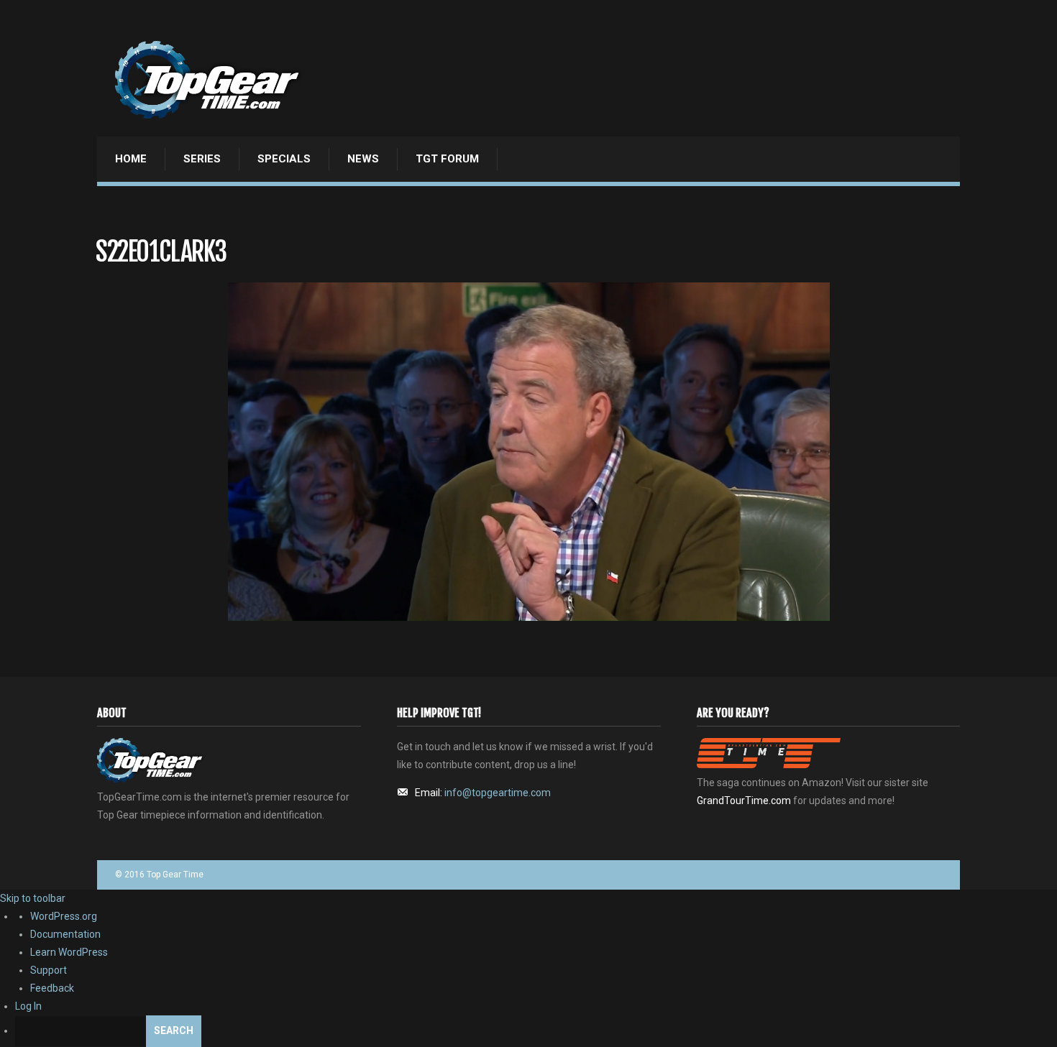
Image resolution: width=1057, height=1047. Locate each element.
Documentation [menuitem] (65, 934)
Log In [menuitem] (28, 1006)
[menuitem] (536, 1031)
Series (202, 158)
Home (131, 158)
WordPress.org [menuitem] (63, 916)
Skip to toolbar (32, 898)
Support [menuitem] (48, 970)
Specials (284, 158)
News (363, 158)
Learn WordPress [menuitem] (69, 952)
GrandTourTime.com (744, 800)
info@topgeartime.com (497, 792)
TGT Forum (447, 158)
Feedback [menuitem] (52, 988)
